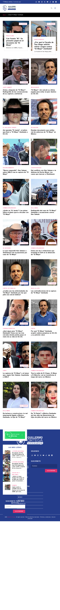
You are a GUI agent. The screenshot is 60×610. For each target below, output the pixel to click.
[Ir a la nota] (16, 71)
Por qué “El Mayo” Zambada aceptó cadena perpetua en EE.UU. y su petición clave (44, 333)
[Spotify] (53, 2)
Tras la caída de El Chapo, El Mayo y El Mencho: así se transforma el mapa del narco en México (44, 375)
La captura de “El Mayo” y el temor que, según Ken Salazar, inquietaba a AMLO (16, 375)
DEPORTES (21, 500)
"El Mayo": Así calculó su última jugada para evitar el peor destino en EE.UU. (43, 92)
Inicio (4, 15)
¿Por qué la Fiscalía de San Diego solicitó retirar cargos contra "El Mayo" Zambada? (44, 45)
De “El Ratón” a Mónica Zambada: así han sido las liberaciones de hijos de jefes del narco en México (44, 415)
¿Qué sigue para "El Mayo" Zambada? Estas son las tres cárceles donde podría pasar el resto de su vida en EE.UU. (14, 334)
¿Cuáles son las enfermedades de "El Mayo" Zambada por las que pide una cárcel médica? (15, 293)
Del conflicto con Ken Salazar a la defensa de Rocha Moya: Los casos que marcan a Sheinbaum (43, 172)
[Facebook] (39, 2)
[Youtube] (47, 2)
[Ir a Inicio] (9, 8)
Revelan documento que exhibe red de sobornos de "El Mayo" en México (43, 132)
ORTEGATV (21, 507)
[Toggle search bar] (51, 8)
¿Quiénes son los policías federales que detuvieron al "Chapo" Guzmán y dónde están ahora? (20, 478)
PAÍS (19, 494)
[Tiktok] (50, 2)
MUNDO (20, 497)
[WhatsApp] (36, 2)
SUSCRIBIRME (19, 511)
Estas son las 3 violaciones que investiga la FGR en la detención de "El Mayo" (43, 253)
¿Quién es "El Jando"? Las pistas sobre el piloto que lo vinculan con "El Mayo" (16, 212)
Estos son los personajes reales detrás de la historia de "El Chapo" (20, 457)
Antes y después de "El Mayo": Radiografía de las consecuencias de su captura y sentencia (15, 92)
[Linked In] (56, 2)
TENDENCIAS (22, 504)
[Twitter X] (44, 2)
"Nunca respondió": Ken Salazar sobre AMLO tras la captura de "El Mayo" (16, 172)
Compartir (23, 24)
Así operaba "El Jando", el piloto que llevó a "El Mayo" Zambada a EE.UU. (15, 132)
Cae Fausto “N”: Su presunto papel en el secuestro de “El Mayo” (15, 42)
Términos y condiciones (45, 517)
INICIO (19, 491)
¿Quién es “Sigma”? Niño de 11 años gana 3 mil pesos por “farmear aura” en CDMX (20, 467)
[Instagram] (42, 2)
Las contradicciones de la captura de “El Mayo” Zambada (43, 292)
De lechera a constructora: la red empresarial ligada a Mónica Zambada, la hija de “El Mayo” (15, 415)
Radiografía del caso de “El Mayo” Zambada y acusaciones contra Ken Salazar (43, 212)
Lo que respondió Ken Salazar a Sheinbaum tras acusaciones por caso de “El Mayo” (15, 253)
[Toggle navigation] (55, 8)
